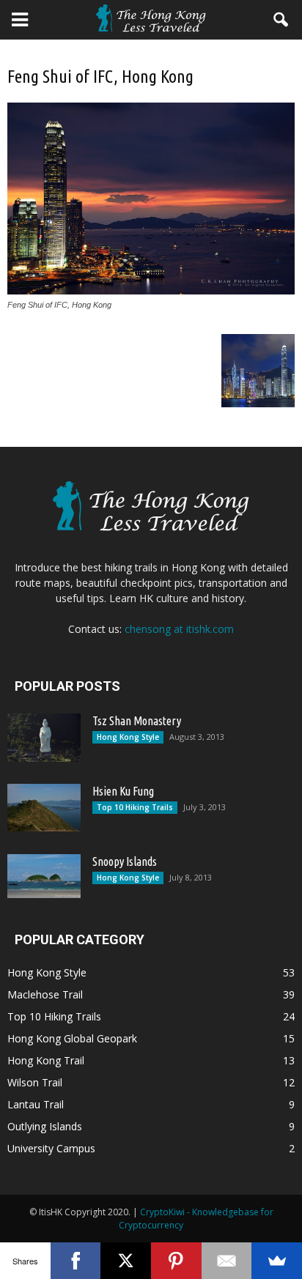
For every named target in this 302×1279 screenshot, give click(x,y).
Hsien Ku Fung (123, 791)
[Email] (227, 1260)
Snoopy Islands (124, 861)
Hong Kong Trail (45, 1060)
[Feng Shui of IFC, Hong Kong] (151, 291)
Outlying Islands (44, 1126)
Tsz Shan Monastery (136, 720)
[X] (125, 1260)
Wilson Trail (34, 1082)
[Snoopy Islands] (44, 876)
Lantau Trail (35, 1104)
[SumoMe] (276, 1260)
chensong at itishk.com (179, 629)
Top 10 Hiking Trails (135, 807)
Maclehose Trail (45, 994)
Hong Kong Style (128, 737)
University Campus (51, 1148)
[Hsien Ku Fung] (44, 807)
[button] (281, 20)
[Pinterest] (176, 1260)
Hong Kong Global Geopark (72, 1038)
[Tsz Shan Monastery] (44, 737)
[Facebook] (76, 1260)
